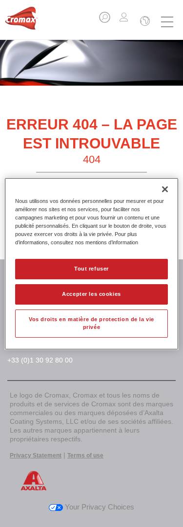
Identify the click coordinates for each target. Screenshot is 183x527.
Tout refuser (91, 269)
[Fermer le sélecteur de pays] (144, 22)
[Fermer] (165, 189)
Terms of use (85, 455)
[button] (105, 20)
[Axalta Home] (21, 22)
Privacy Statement (35, 455)
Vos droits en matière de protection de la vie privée (91, 323)
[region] (91, 263)
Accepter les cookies (91, 294)
